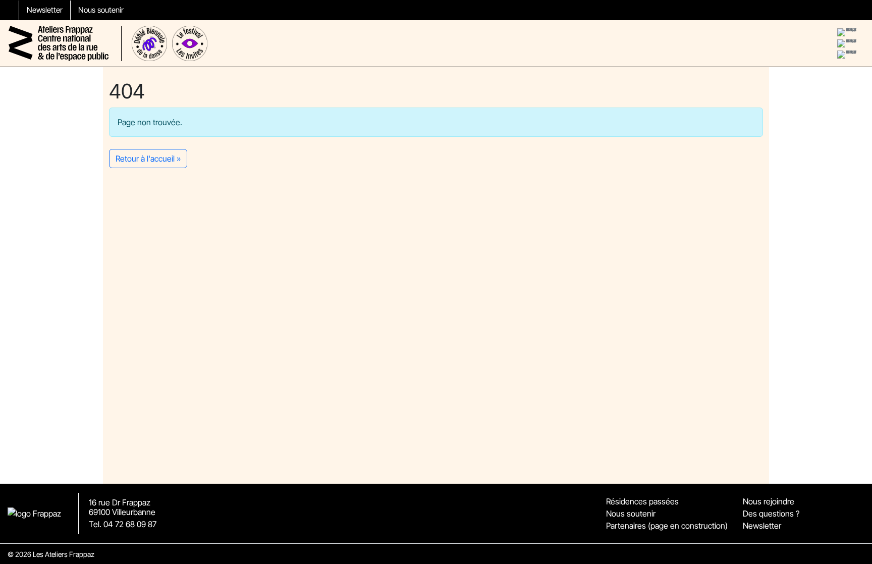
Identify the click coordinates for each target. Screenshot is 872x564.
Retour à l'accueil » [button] (148, 158)
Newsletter (45, 10)
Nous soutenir (101, 10)
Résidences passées (642, 501)
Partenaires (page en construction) (667, 526)
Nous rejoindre (768, 501)
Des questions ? (771, 513)
